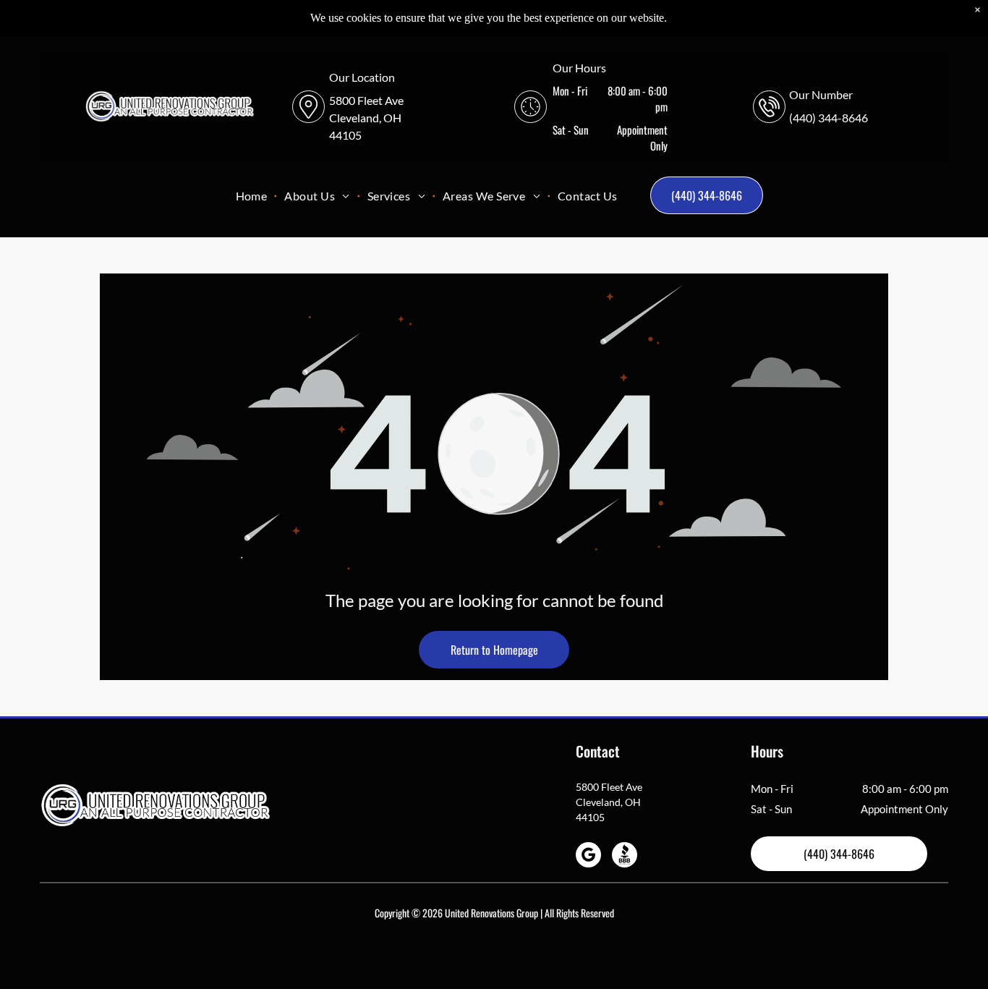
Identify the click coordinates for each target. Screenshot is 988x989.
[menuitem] (253, 195)
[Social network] (624, 856)
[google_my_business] (588, 856)
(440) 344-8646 (828, 117)
